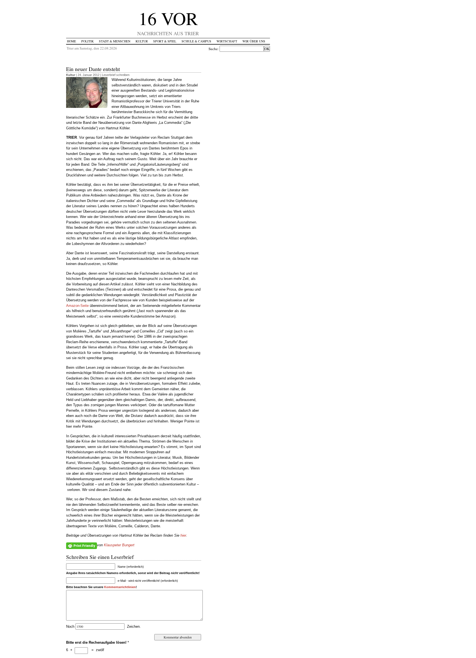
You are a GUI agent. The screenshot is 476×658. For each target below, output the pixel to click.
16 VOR (168, 18)
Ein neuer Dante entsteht (93, 68)
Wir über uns (253, 41)
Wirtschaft (227, 41)
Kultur (142, 41)
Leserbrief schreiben (115, 75)
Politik (87, 41)
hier (183, 535)
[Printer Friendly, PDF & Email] (81, 545)
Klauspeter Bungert (119, 545)
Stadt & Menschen (114, 41)
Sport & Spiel (164, 41)
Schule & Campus (196, 41)
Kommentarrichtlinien (120, 587)
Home (71, 41)
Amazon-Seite (77, 306)
